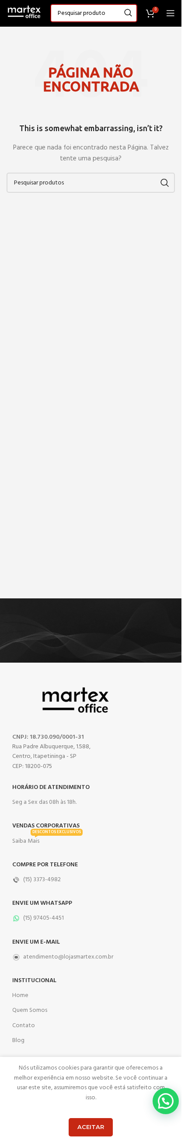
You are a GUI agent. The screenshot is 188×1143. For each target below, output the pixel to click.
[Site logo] (24, 13)
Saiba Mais (46, 840)
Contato (23, 1026)
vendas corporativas (46, 826)
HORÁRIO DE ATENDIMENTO (51, 787)
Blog (18, 1040)
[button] (166, 1101)
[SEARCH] (128, 13)
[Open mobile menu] (170, 13)
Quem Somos (29, 1010)
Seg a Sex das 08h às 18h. (44, 802)
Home (20, 995)
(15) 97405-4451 (43, 918)
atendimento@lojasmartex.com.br (68, 957)
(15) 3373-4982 (42, 880)
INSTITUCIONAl (34, 981)
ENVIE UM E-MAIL (36, 942)
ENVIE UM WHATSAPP (42, 903)
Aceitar (90, 1126)
